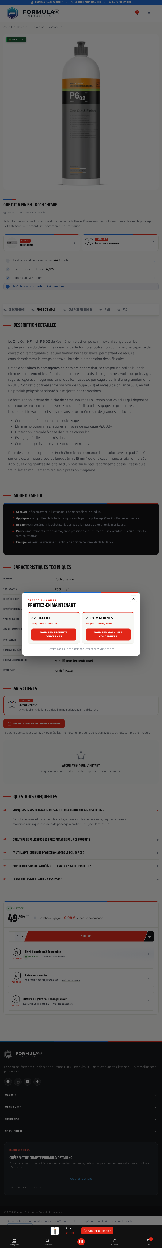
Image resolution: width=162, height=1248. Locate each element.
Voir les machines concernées (108, 635)
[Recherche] (47, 1241)
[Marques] (115, 1241)
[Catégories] (14, 1241)
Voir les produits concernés (54, 635)
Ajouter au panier (99, 1230)
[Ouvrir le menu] (81, 1241)
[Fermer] (133, 598)
